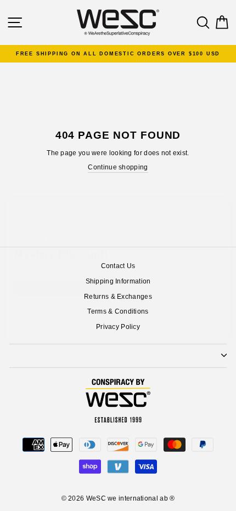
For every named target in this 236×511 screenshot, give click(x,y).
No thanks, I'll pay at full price (62, 298)
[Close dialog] (223, 194)
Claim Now (62, 277)
